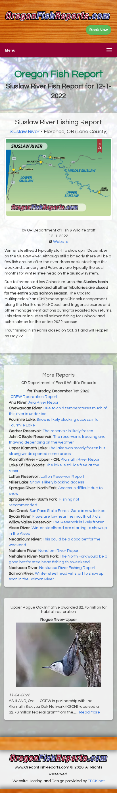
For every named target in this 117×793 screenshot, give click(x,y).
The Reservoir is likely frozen (79, 522)
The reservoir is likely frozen (68, 431)
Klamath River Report (81, 459)
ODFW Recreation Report (34, 397)
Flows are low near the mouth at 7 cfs (66, 516)
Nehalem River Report (59, 551)
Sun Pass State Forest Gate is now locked (68, 511)
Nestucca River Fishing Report (67, 568)
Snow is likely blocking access (57, 482)
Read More (89, 712)
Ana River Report (44, 402)
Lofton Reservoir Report (62, 477)
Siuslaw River (24, 131)
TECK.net (96, 781)
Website (60, 242)
